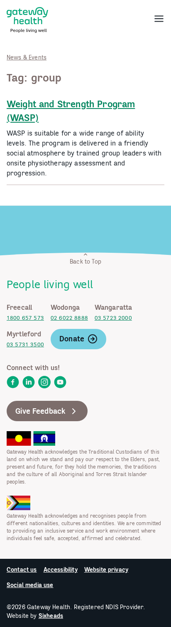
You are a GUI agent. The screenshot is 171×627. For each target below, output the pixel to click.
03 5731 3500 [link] (25, 344)
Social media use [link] (30, 585)
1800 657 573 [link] (25, 317)
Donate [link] (71, 338)
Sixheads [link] (51, 616)
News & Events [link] (26, 57)
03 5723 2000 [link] (113, 317)
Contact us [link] (22, 569)
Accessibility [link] (61, 569)
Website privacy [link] (106, 569)
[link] (27, 18)
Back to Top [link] (85, 261)
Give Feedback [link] (40, 411)
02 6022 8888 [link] (69, 317)
